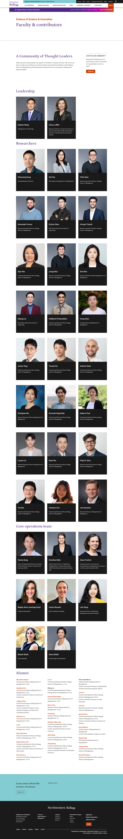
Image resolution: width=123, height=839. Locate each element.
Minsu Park (51, 705)
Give (88, 824)
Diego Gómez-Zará (22, 742)
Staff (84, 1)
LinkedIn (18, 829)
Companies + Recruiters (97, 1)
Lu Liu (50, 679)
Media (105, 1)
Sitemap (105, 833)
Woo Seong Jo (21, 755)
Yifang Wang (52, 743)
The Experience (29, 5)
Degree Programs (43, 5)
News (71, 5)
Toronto (71, 820)
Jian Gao (82, 706)
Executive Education (59, 5)
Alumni (88, 1)
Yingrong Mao (83, 746)
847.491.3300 (19, 821)
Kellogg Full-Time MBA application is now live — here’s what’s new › (40, 1)
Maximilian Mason (22, 679)
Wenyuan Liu (20, 716)
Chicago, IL (57, 816)
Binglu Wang (83, 738)
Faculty (79, 1)
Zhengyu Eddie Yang (54, 722)
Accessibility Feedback (97, 833)
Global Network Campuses (75, 814)
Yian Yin (81, 692)
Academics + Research (83, 5)
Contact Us (40, 814)
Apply (111, 5)
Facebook (24, 829)
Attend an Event (90, 819)
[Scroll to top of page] (109, 830)
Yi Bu (18, 725)
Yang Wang (51, 713)
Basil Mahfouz (83, 727)
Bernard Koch (83, 714)
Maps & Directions (42, 816)
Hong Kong (72, 818)
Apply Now (89, 815)
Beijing (71, 816)
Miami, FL (57, 820)
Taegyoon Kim (21, 701)
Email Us (21, 792)
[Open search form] (115, 1)
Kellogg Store (41, 818)
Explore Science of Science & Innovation (28, 9)
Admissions (98, 5)
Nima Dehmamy (21, 733)
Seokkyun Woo (21, 688)
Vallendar (72, 822)
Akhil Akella (51, 735)
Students (111, 1)
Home (72, 9)
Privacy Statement (87, 833)
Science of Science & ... (93, 9)
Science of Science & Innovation (34, 19)
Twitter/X (37, 829)
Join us (90, 71)
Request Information (91, 817)
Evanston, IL (58, 818)
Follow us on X (52, 783)
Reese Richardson (84, 755)
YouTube (43, 829)
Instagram (30, 829)
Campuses (57, 814)
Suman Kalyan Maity (54, 696)
